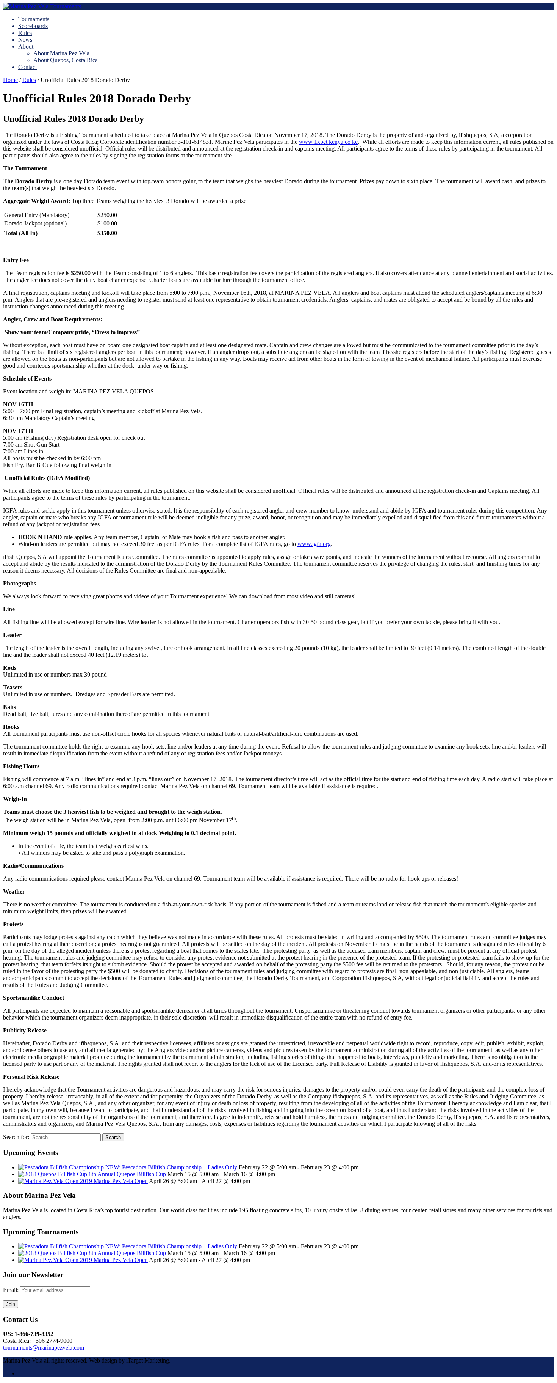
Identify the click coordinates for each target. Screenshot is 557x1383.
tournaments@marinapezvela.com (43, 1347)
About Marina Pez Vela (61, 53)
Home (10, 80)
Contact (27, 67)
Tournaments (33, 19)
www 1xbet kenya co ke (328, 141)
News (25, 39)
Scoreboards (33, 26)
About (25, 46)
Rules (25, 33)
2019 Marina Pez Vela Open (114, 1181)
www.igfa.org (314, 544)
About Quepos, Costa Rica (65, 60)
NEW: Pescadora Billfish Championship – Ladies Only (171, 1167)
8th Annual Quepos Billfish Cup (127, 1174)
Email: (11, 1290)
